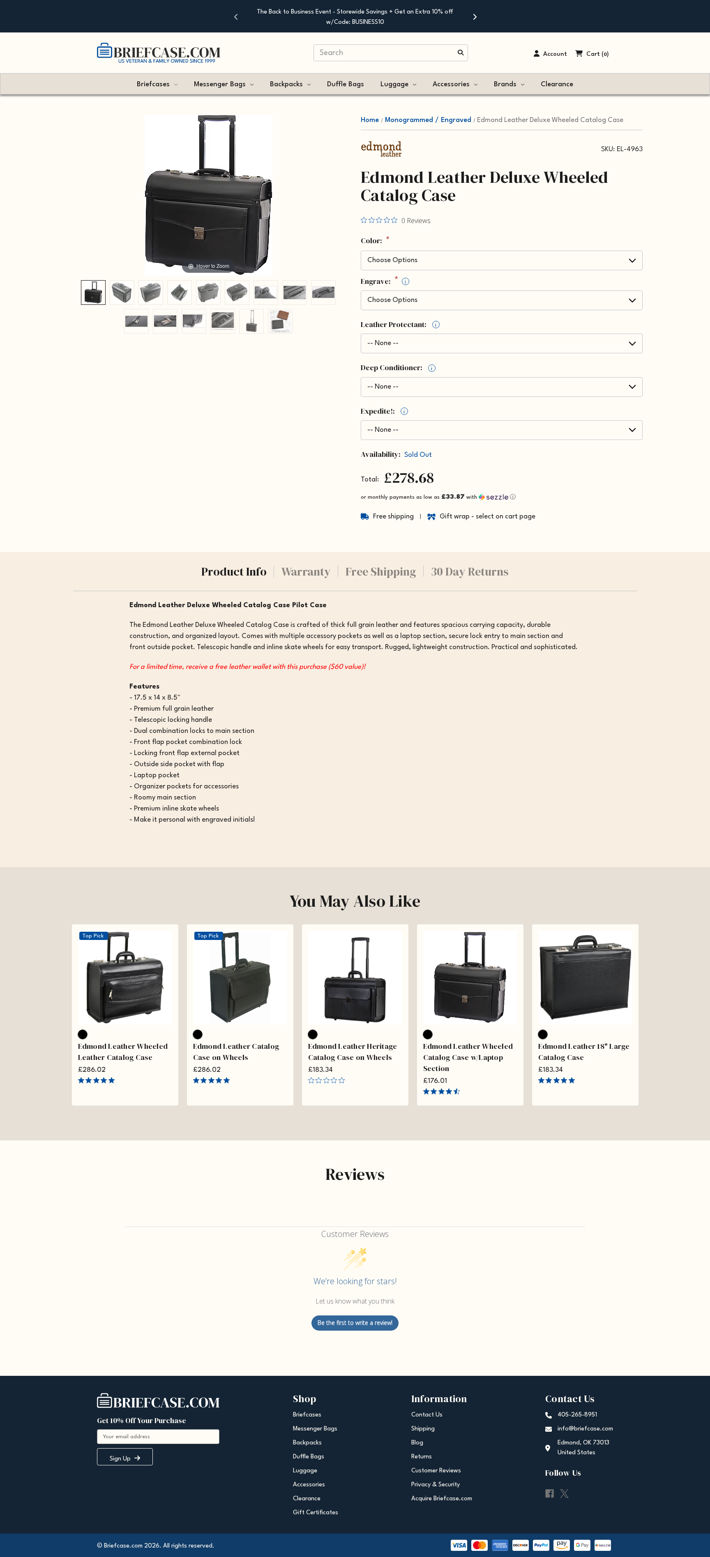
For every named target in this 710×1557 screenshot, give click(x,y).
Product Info (234, 571)
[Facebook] (549, 1493)
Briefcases (153, 84)
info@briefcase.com (585, 1429)
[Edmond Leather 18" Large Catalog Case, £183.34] (585, 977)
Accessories (451, 84)
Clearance (557, 84)
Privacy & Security (435, 1485)
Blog (417, 1443)
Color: (375, 241)
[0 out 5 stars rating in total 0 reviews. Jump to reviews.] (328, 1080)
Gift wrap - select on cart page (487, 516)
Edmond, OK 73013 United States (583, 1448)
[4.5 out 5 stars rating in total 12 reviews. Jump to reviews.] (443, 1091)
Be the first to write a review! (355, 1323)
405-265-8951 (577, 1415)
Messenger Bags (220, 84)
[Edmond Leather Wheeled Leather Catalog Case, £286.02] (125, 977)
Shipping (423, 1429)
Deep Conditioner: (396, 367)
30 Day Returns (470, 571)
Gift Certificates (315, 1513)
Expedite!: (383, 411)
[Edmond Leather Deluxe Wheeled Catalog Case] (93, 292)
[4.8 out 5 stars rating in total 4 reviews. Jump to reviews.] (213, 1080)
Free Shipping (381, 571)
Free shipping (393, 516)
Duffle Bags (345, 84)
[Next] (474, 16)
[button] (502, 497)
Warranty (306, 571)
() (605, 54)
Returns (421, 1457)
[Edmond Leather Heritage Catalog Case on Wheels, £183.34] (355, 977)
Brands (505, 84)
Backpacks (286, 84)
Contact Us (427, 1415)
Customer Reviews (436, 1471)
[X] (564, 1493)
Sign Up (121, 1459)
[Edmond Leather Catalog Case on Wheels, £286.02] (240, 977)
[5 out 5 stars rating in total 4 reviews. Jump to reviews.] (558, 1080)
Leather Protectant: (398, 324)
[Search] (460, 53)
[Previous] (236, 16)
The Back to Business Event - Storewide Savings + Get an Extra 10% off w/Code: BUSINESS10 (355, 17)
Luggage (394, 84)
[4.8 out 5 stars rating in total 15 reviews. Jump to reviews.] (98, 1080)
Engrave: (383, 281)
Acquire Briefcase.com (441, 1499)
